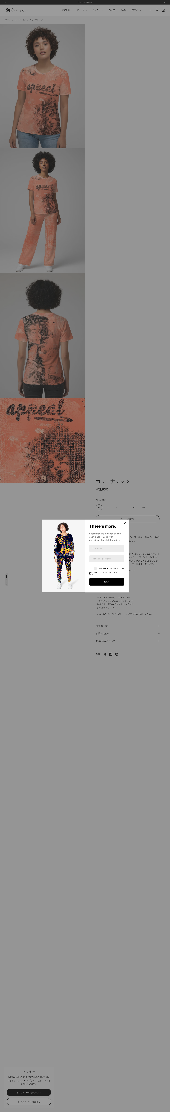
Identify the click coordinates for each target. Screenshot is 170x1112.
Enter (106, 582)
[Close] (125, 523)
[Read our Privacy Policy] (122, 572)
